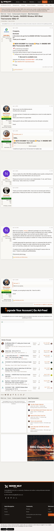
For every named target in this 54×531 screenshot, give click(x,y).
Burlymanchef (47, 375)
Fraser (48, 382)
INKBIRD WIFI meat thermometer (25, 61)
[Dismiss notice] (52, 9)
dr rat (48, 388)
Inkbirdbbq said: (17, 134)
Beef (31, 413)
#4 (52, 170)
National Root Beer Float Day (37, 415)
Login (49, 509)
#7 (52, 279)
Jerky (46, 5)
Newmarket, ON (7, 147)
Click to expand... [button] (33, 146)
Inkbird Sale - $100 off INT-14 (13, 351)
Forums (6, 511)
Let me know (25, 11)
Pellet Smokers (33, 431)
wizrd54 (48, 369)
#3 (52, 130)
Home (5, 509)
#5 (52, 187)
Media (24, 1)
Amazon (26, 230)
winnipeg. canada (7, 205)
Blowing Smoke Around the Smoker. (38, 407)
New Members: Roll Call (6, 5)
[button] (21, 1)
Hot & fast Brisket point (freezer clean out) (41, 410)
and (18, 69)
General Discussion (34, 418)
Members (32, 1)
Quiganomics (47, 352)
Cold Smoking (40, 5)
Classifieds (28, 517)
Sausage (23, 5)
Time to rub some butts (36, 421)
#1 (52, 27)
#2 (52, 106)
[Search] (51, 1)
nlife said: (16, 283)
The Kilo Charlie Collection (37, 404)
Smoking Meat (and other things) (33, 514)
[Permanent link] (20, 31)
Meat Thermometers (22, 359)
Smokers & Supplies (31, 5)
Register (50, 511)
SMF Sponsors (21, 352)
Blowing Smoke (16, 5)
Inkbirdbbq (4, 21)
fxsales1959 (8, 346)
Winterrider (47, 363)
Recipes (28, 509)
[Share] (50, 28)
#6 (52, 227)
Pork (31, 424)
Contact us (6, 514)
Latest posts (31, 401)
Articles (18, 1)
